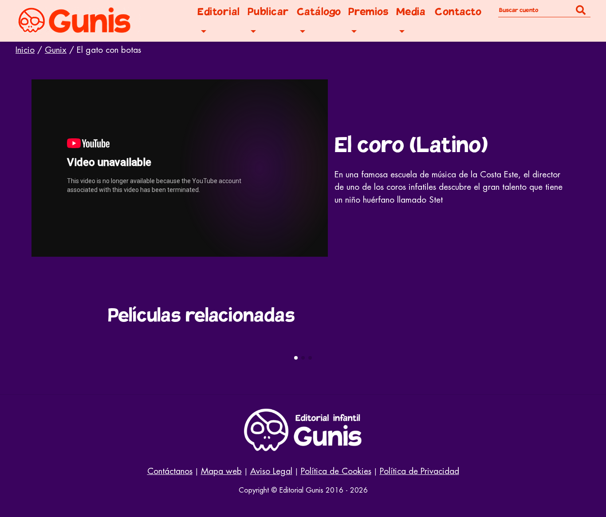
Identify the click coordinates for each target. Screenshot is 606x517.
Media (411, 12)
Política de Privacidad (419, 471)
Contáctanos (170, 471)
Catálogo (319, 12)
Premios (368, 12)
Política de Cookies (336, 471)
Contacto (458, 12)
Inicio (25, 49)
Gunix (56, 49)
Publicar (268, 12)
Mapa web (221, 471)
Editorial (218, 12)
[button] (296, 358)
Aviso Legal (271, 471)
